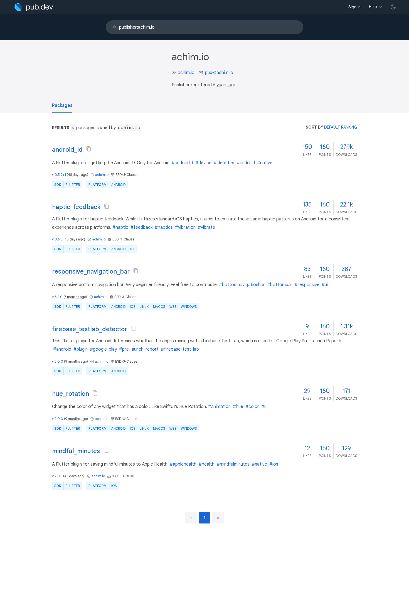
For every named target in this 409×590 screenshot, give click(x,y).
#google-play (103, 349)
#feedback (141, 227)
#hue (238, 406)
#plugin (80, 349)
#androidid (182, 163)
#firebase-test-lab (180, 349)
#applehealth (183, 464)
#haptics (164, 227)
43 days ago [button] (73, 476)
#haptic (120, 227)
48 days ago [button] (77, 175)
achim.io (186, 72)
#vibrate (206, 227)
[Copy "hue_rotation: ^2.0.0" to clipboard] (95, 393)
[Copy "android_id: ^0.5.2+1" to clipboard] (89, 149)
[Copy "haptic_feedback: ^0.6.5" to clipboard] (106, 206)
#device (203, 163)
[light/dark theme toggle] (393, 7)
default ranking (340, 127)
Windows (189, 306)
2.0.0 (59, 361)
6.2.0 (59, 297)
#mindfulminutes (233, 464)
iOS (132, 249)
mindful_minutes (76, 451)
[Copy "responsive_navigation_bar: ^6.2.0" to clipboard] (136, 271)
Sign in (354, 6)
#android (246, 163)
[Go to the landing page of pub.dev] (33, 7)
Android (118, 185)
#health (207, 464)
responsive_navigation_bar (91, 271)
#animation (219, 406)
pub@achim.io (219, 72)
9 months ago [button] (76, 361)
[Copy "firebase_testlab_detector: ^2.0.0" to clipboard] (133, 328)
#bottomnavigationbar (242, 284)
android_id (67, 149)
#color (252, 406)
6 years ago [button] (224, 85)
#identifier (224, 163)
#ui (325, 284)
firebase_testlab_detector (89, 329)
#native (264, 163)
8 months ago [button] (75, 297)
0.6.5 (59, 239)
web (172, 306)
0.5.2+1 (60, 175)
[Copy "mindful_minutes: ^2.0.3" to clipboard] (106, 450)
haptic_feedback (76, 207)
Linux (144, 306)
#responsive (307, 284)
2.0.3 (58, 476)
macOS (159, 306)
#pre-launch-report (139, 349)
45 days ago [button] (74, 239)
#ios (273, 464)
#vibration (185, 227)
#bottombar (279, 284)
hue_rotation (70, 393)
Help (373, 6)
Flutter (73, 185)
